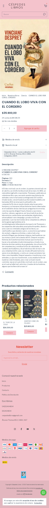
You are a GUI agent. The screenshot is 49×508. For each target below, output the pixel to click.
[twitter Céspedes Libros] (34, 429)
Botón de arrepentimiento (24, 491)
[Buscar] (44, 14)
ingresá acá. (39, 488)
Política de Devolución (10, 395)
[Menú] (4, 6)
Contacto (5, 390)
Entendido (38, 503)
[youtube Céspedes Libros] (28, 429)
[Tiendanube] (24, 494)
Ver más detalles (10, 121)
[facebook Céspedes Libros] (21, 429)
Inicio (4, 96)
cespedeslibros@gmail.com (12, 415)
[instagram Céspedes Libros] (15, 429)
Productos (6, 386)
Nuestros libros (13, 96)
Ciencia (24, 96)
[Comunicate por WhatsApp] (43, 492)
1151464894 (6, 411)
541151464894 (7, 406)
